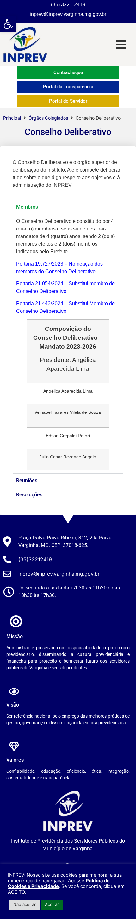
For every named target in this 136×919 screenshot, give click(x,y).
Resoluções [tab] (29, 495)
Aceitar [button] (52, 904)
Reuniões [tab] (26, 480)
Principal (12, 118)
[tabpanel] (68, 343)
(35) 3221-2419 (68, 4)
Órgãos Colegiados (48, 118)
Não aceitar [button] (24, 904)
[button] (8, 24)
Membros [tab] (27, 207)
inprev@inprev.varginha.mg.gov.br (68, 14)
